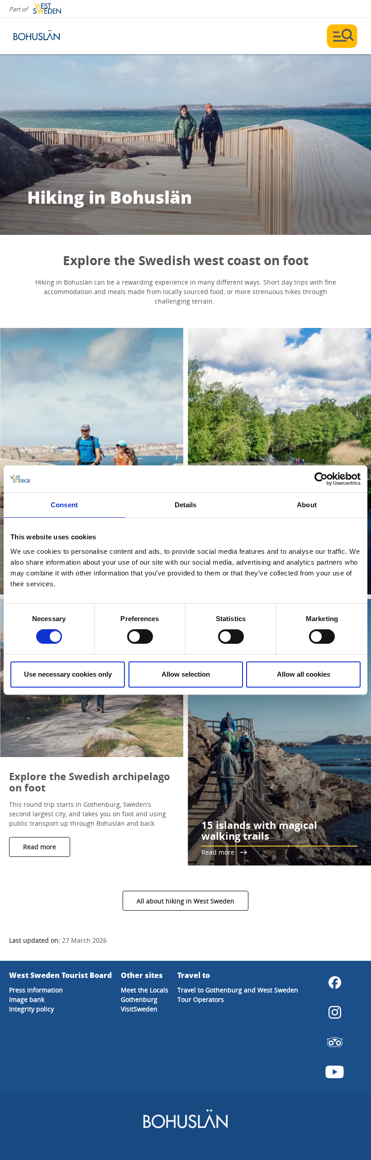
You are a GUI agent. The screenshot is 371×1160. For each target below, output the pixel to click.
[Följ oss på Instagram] (334, 1012)
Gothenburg (139, 999)
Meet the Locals (144, 990)
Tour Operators (200, 999)
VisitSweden (139, 1009)
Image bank (26, 999)
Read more (39, 846)
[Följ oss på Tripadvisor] (334, 1042)
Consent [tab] (64, 505)
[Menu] (342, 36)
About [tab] (307, 505)
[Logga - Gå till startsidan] (45, 36)
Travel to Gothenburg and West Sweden (237, 990)
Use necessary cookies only (68, 674)
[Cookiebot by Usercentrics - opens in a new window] (321, 479)
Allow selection (186, 674)
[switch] (140, 636)
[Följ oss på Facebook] (334, 982)
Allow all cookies (303, 674)
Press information (36, 990)
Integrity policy (31, 1009)
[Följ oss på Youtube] (334, 1072)
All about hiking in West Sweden (185, 901)
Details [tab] (186, 505)
